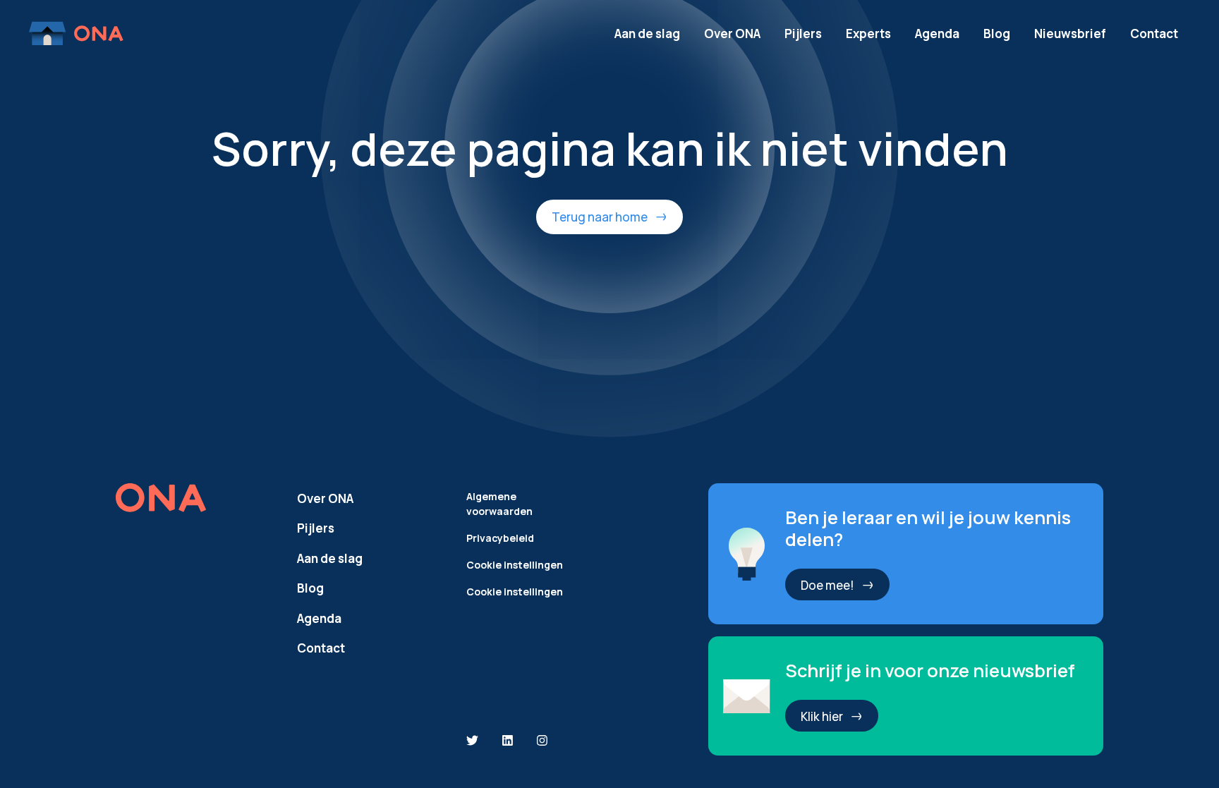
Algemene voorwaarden (499, 504)
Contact (1154, 33)
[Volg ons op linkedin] (507, 741)
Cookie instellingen (514, 564)
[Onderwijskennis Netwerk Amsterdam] (77, 33)
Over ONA (732, 33)
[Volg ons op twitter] (472, 741)
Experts (868, 33)
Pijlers (803, 33)
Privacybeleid (500, 538)
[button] (609, 217)
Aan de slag (647, 33)
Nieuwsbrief (1070, 33)
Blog (996, 33)
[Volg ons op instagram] (542, 741)
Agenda (937, 33)
